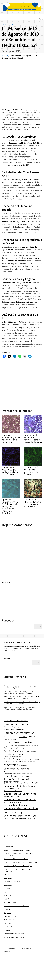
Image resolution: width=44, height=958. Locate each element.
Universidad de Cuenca (13, 788)
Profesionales (9, 920)
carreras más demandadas (14, 730)
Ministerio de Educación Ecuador (16, 906)
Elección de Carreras (12, 881)
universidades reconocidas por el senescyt (21, 810)
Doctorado (7, 875)
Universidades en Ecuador (12, 802)
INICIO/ (5, 56)
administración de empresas (16, 721)
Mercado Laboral (10, 902)
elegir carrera (9, 746)
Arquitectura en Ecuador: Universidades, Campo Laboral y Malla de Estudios (22, 703)
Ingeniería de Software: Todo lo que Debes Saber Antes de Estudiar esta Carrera (20, 708)
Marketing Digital (25, 765)
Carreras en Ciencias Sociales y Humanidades (21, 862)
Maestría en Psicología (29, 761)
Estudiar (7, 888)
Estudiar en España (13, 754)
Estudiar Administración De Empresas (27, 745)
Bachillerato (7, 24)
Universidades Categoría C (20, 799)
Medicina (7, 899)
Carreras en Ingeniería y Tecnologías (18, 866)
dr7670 (23, 736)
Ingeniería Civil (34, 759)
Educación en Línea (10, 739)
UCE (37, 783)
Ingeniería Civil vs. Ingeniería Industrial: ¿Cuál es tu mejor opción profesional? (22, 697)
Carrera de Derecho (17, 724)
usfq (33, 818)
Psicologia (7, 923)
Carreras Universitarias (19, 732)
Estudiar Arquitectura (14, 748)
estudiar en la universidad (12, 756)
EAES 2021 (8, 878)
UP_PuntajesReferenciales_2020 (17, 818)
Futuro (26, 759)
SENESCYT (11, 782)
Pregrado (8, 776)
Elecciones (8, 885)
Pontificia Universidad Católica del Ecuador (18, 773)
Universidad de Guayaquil (13, 791)
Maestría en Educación (12, 761)
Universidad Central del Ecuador (20, 786)
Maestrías (11, 765)
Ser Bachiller (27, 782)
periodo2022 (9, 771)
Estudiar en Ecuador (29, 751)
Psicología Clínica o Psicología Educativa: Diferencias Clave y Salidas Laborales (19, 692)
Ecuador (31, 736)
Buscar (38, 626)
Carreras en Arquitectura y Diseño (17, 850)
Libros (6, 892)
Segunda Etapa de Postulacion (17, 779)
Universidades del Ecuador (14, 934)
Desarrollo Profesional (11, 737)
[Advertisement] (22, 84)
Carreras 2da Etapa (12, 727)
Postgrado (7, 909)
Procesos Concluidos (11, 916)
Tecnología (8, 930)
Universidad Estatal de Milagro (20, 815)
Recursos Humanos (21, 776)
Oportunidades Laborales (16, 768)
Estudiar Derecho (12, 751)
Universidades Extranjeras (17, 805)
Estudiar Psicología (13, 759)
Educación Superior (18, 742)
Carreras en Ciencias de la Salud (16, 859)
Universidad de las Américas (20, 793)
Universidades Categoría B (13, 796)
